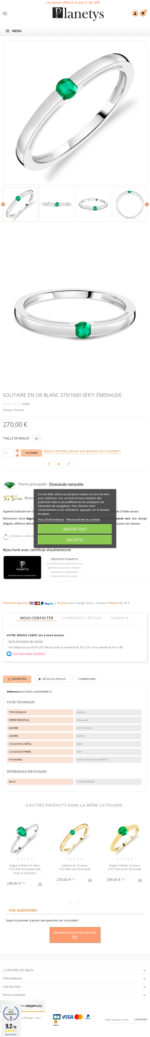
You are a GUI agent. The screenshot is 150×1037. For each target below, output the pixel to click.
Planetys (18, 410)
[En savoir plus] (28, 897)
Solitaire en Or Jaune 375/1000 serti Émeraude (75, 867)
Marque (8, 410)
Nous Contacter (36, 618)
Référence (13, 691)
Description (18, 679)
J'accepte (75, 539)
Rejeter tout (75, 529)
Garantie (120, 618)
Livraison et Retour (82, 618)
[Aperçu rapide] (21, 897)
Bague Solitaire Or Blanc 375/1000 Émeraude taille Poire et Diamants (25, 869)
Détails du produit (54, 679)
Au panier (31, 453)
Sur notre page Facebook (29, 653)
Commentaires (87, 679)
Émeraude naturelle (66, 484)
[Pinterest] (69, 464)
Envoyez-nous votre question (75, 932)
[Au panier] (40, 883)
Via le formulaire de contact (25, 641)
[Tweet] (59, 464)
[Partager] (49, 464)
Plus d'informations (51, 519)
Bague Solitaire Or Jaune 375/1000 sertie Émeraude (124, 867)
